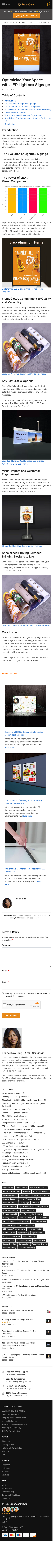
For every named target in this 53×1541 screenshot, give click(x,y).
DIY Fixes (35, 1203)
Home (4, 22)
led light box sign (22, 918)
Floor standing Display (11, 1414)
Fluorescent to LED (10, 1214)
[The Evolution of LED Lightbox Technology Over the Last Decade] (25, 775)
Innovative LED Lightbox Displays (16, 1129)
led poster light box (35, 1229)
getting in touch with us (26, 15)
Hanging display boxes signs (14, 1418)
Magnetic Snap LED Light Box (14, 1424)
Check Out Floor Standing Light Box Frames (22, 546)
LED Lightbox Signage (17, 22)
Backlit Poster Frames (11, 1093)
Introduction (10, 101)
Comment (7, 945)
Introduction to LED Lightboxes (15, 1136)
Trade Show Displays (39, 1244)
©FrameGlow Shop (10, 1527)
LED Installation (8, 1221)
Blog (4, 1485)
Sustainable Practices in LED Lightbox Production (22, 1173)
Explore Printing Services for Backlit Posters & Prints (26, 625)
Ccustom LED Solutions (40, 1195)
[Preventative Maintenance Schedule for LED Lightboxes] (25, 844)
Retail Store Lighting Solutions (14, 1166)
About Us (6, 1441)
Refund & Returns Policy (12, 1448)
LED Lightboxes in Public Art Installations (19, 1295)
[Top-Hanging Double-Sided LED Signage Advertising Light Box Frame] (26, 435)
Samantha (21, 898)
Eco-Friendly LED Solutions (13, 1119)
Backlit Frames (21, 1188)
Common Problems (10, 1199)
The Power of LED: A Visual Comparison (23, 106)
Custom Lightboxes (10, 1203)
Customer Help (8, 1491)
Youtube (5, 1475)
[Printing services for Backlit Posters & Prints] (26, 348)
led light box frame (39, 1221)
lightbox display (23, 1233)
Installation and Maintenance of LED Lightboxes (22, 1133)
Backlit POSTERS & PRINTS (13, 1411)
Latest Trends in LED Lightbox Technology (20, 1139)
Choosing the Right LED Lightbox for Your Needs (22, 1100)
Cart (4, 1454)
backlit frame (8, 1188)
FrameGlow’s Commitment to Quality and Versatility (28, 109)
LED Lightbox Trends (26, 1225)
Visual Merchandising (27, 1248)
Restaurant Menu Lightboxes (14, 1163)
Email (5, 982)
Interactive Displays (26, 1218)
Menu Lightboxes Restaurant (14, 1153)
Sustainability (24, 1244)
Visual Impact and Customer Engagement (23, 115)
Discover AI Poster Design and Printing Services (24, 374)
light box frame (37, 1233)
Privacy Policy (8, 1444)
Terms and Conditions (11, 1495)
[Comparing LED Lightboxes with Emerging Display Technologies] (25, 707)
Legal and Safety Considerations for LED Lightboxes (24, 1149)
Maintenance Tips (29, 1236)
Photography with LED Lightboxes (16, 1159)
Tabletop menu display (11, 1428)
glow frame (24, 1214)
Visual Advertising (9, 1248)
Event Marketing (28, 1210)
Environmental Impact (11, 1210)
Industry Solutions (9, 1218)
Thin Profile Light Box (11, 1431)
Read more (10, 747)
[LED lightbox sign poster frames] (26, 262)
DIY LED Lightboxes (26, 1206)
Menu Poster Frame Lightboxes (15, 1156)
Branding (26, 1191)
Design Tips (24, 1203)
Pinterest (5, 1471)
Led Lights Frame (9, 1421)
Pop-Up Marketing (24, 1240)
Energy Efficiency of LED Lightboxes (17, 1123)
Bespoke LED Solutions (11, 1191)
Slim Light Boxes (9, 1169)
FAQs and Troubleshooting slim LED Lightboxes (22, 1126)
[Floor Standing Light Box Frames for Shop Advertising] (26, 520)
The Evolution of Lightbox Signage (20, 103)
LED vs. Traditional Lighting (13, 1146)
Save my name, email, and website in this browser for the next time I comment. (27, 994)
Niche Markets (8, 1240)
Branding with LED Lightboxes (14, 1097)
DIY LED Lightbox (9, 1206)
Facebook (6, 1465)
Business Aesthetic (10, 1195)
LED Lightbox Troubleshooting (14, 1229)
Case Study (24, 1195)
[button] (49, 4)
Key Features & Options (15, 112)
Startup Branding (9, 1244)
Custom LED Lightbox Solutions (15, 1113)
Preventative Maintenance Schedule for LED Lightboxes (25, 1279)
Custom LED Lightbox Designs (14, 1109)
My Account (7, 1488)
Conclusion (10, 124)
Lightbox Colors (9, 1233)
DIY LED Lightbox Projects (13, 1116)
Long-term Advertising (11, 1236)
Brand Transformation (41, 1191)
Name (5, 971)
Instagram (6, 1468)
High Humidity (37, 1214)
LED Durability (42, 1218)
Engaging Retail (42, 1206)
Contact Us (6, 1498)
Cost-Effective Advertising (30, 1199)
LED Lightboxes (23, 1221)
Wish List (6, 1451)
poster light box (36, 918)
